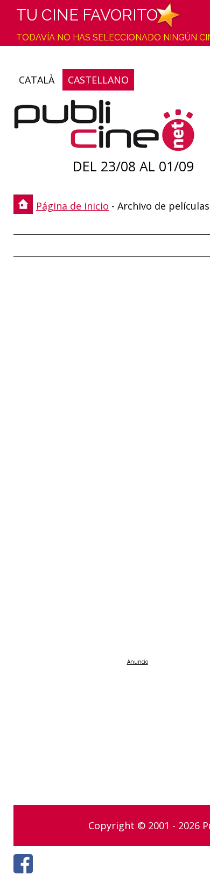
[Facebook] (25, 876)
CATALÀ (36, 79)
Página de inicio (72, 205)
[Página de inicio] (104, 128)
